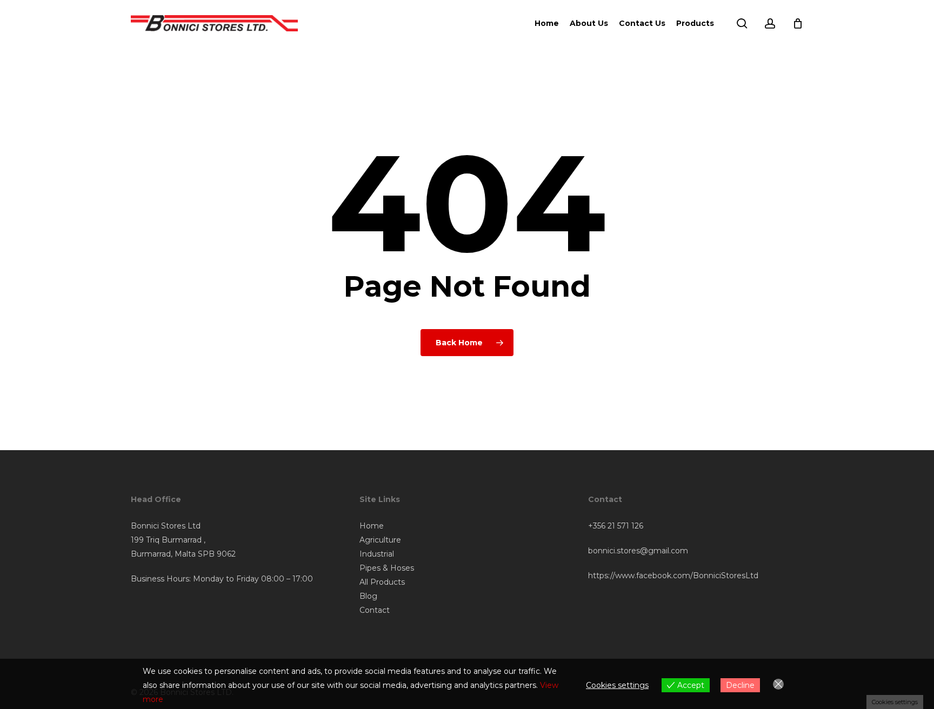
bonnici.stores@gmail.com (638, 551)
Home (371, 526)
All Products (382, 582)
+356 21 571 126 (615, 526)
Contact (374, 610)
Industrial (376, 554)
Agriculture (380, 540)
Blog (368, 596)
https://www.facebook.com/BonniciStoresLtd (673, 575)
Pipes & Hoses (386, 568)
